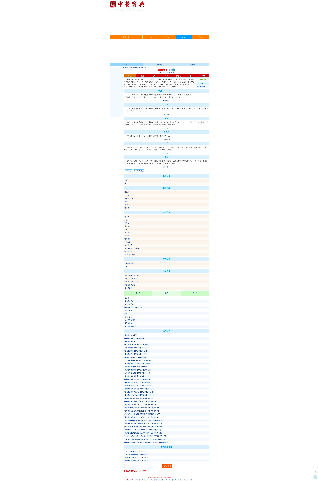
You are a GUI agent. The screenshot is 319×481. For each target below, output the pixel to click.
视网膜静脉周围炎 (130, 326)
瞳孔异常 (127, 239)
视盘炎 (165, 73)
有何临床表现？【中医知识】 (137, 457)
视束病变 (127, 314)
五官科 (126, 205)
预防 (203, 76)
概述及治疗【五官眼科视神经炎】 (138, 382)
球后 (201, 83)
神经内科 (127, 208)
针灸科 (126, 192)
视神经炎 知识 (139, 171)
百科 (200, 37)
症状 (154, 76)
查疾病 (126, 65)
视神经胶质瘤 (128, 304)
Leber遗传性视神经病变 (132, 275)
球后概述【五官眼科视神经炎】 (137, 370)
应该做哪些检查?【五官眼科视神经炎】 (140, 401)
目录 (166, 293)
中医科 (126, 195)
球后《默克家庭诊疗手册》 (136, 344)
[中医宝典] (127, 10)
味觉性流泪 (128, 251)
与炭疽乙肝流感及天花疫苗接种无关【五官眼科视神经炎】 (146, 442)
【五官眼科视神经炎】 (134, 338)
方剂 (167, 37)
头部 (125, 180)
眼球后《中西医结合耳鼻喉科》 (137, 360)
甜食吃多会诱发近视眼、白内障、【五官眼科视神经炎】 (146, 436)
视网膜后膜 (128, 323)
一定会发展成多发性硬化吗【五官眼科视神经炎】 (143, 430)
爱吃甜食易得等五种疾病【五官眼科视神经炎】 (143, 414)
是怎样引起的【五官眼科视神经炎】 (139, 392)
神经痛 (126, 217)
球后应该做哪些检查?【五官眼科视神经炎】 (142, 408)
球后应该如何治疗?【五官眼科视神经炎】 (141, 404)
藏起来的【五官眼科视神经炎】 (137, 363)
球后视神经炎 (170, 73)
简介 (130, 76)
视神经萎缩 (128, 288)
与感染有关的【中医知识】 (136, 454)
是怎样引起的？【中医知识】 (137, 461)
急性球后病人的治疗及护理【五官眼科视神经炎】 (143, 420)
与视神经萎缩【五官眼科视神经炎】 (139, 398)
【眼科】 (130, 341)
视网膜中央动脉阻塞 (131, 279)
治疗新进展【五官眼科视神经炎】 (138, 385)
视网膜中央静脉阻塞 (131, 282)
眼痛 (125, 220)
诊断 (166, 76)
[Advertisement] (159, 22)
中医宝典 (126, 37)
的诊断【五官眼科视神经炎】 (137, 357)
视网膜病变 (128, 317)
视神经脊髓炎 (128, 301)
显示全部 (165, 100)
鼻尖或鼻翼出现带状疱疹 (132, 248)
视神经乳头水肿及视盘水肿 (133, 307)
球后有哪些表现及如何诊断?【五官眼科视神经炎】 (144, 433)
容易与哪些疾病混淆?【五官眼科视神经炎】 (142, 411)
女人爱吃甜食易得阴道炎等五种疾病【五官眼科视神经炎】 (146, 439)
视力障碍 (127, 236)
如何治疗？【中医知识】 (135, 451)
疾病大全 (132, 67)
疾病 (184, 37)
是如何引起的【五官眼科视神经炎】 (139, 389)
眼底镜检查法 (128, 263)
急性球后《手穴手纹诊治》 (136, 367)
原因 (142, 76)
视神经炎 (129, 171)
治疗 (190, 76)
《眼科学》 (131, 335)
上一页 (138, 293)
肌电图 (126, 266)
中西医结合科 (128, 198)
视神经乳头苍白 (129, 254)
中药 (150, 37)
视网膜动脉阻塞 (129, 320)
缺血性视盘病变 (129, 285)
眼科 (125, 201)
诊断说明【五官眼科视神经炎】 (137, 379)
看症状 (159, 65)
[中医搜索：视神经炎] (170, 70)
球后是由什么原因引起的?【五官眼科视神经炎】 (143, 426)
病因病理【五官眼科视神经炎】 (137, 376)
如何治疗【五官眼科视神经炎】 (137, 373)
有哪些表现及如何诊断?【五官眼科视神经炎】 (142, 417)
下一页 (195, 293)
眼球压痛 (127, 242)
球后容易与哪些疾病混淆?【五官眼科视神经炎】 (143, 423)
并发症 (178, 76)
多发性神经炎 (128, 245)
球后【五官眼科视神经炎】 (136, 348)
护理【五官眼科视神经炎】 (136, 351)
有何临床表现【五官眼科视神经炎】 (139, 395)
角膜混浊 (127, 223)
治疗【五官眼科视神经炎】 (136, 354)
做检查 (192, 65)
